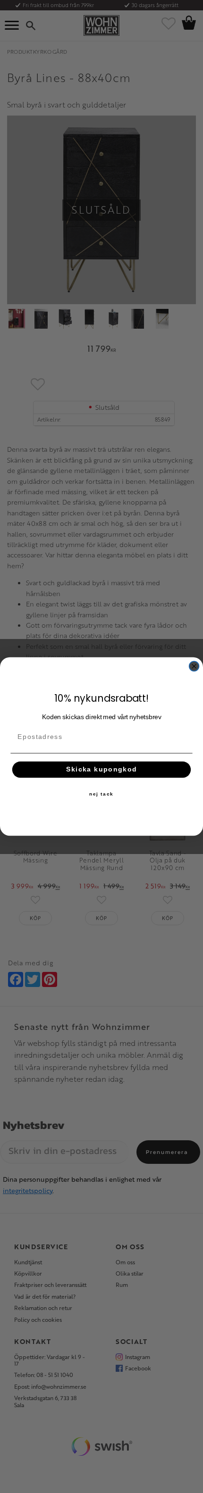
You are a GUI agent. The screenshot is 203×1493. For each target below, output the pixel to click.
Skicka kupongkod (101, 769)
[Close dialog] (194, 666)
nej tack (101, 794)
